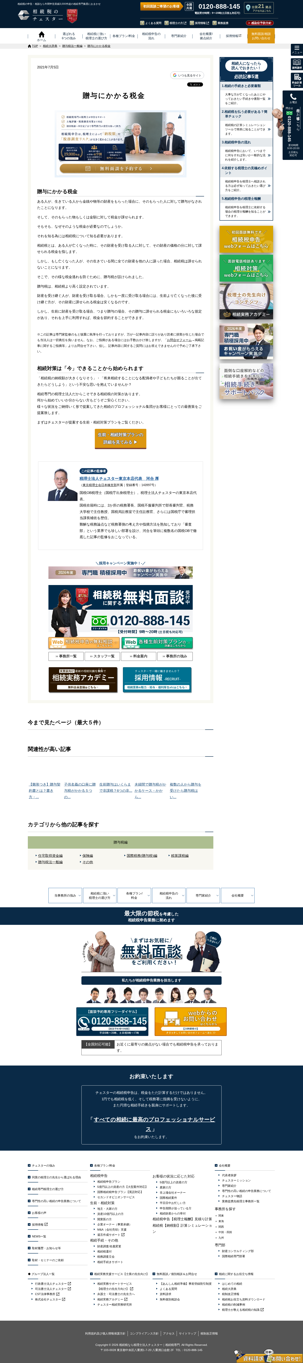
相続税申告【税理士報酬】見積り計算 (182, 1219)
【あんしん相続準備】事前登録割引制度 (186, 1283)
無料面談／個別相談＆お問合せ (177, 1274)
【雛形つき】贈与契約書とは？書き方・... (44, 791)
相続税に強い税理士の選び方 (99, 895)
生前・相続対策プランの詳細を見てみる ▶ (120, 438)
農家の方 (165, 1187)
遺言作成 (108, 1234)
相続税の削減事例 (233, 1304)
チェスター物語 (232, 1196)
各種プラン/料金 (134, 895)
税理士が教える (241, 1309)
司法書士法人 (51, 1288)
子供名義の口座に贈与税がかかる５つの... (80, 791)
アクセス (169, 1333)
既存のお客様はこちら (298, 118)
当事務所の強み (65, 895)
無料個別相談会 (170, 1299)
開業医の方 (104, 1219)
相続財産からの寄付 (173, 1213)
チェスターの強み (43, 1165)
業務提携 (223, 23)
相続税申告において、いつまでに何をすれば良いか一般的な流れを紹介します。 (245, 155)
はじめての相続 (232, 1283)
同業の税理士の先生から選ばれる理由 (56, 1177)
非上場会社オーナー (173, 1192)
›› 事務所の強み (175, 656)
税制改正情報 (230, 1294)
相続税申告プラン (108, 1181)
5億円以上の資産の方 (173, 1182)
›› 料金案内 (138, 656)
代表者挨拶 (229, 1175)
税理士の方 (176, 23)
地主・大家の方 (107, 1208)
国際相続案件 (168, 1197)
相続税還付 (104, 1251)
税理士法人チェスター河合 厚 (119, 478)
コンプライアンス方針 (144, 1333)
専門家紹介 (203, 895)
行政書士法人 (51, 1283)
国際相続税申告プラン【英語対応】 (120, 1192)
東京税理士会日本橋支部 (100, 485)
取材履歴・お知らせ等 (46, 1248)
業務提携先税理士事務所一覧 (241, 1201)
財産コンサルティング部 (238, 1251)
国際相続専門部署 (233, 1256)
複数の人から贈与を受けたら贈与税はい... (185, 791)
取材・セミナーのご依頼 (48, 1260)
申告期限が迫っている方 (175, 1208)
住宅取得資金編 (50, 856)
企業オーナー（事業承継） (114, 1224)
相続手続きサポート (110, 1262)
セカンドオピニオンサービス (116, 1197)
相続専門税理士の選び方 (48, 1189)
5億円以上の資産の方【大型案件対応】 (122, 1186)
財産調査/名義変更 (109, 1246)
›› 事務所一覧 (66, 656)
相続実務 (110, 1299)
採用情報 (200, 23)
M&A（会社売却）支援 (112, 1229)
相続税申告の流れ (169, 895)
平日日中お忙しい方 (173, 1203)
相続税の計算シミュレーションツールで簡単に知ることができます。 (245, 129)
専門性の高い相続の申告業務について (56, 1201)
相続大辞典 (229, 1288)
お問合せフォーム (179, 340)
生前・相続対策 (102, 1203)
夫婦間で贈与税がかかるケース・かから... (150, 791)
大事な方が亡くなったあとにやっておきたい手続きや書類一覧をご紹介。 (245, 99)
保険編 (87, 856)
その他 (87, 862)
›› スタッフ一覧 (102, 656)
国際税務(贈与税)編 (142, 856)
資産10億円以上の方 (110, 1214)
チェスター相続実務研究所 (114, 1304)
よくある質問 (153, 23)
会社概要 (237, 895)
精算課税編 (180, 856)
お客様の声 (39, 1212)
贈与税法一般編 (50, 862)
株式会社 (48, 1299)
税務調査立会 (106, 1256)
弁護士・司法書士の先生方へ (116, 1294)
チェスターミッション (236, 1180)
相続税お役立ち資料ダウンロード (243, 1299)
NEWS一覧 (39, 1236)
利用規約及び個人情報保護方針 (105, 1333)
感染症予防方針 (261, 23)
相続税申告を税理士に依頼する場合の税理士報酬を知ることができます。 (245, 212)
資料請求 (165, 1294)
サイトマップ (187, 1333)
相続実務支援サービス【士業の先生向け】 (121, 1274)
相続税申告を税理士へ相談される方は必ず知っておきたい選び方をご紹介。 (245, 186)
